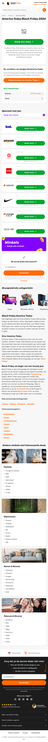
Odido (8, 626)
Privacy (25, 733)
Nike (18, 196)
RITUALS (9, 573)
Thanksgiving (36, 374)
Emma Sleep (10, 579)
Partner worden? (13, 733)
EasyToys (9, 632)
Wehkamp (20, 152)
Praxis (8, 642)
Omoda (8, 486)
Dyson (8, 533)
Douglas (8, 576)
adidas (8, 489)
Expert (8, 536)
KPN (7, 623)
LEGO (7, 639)
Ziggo (7, 629)
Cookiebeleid (35, 733)
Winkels (10, 15)
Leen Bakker (10, 589)
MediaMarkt (10, 527)
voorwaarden (23, 280)
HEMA (18, 167)
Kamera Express (11, 539)
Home (4, 15)
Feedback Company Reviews (11, 707)
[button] (7, 705)
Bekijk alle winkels (11, 115)
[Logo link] (16, 699)
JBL (7, 542)
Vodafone (9, 620)
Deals (7, 98)
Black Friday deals (25, 391)
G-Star (8, 493)
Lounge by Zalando (24, 211)
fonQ (7, 592)
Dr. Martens (10, 483)
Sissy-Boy (20, 225)
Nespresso (9, 586)
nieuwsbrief (21, 389)
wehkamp (9, 570)
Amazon (19, 137)
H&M (7, 477)
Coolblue (9, 524)
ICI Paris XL (10, 583)
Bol (17, 123)
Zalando (19, 181)
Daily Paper (10, 480)
